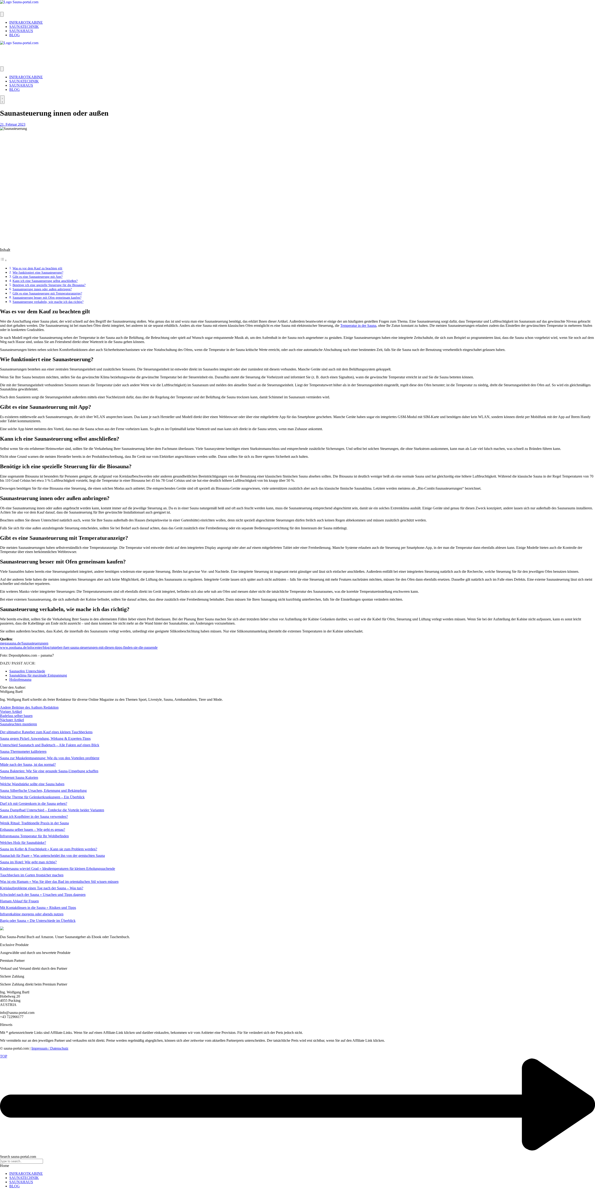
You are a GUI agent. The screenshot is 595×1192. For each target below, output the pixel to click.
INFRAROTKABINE (26, 1174)
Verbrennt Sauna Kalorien (19, 777)
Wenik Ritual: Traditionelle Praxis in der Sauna (34, 823)
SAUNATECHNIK (24, 1178)
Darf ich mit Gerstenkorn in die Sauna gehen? (33, 804)
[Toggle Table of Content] (3, 260)
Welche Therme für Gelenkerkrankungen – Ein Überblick (42, 797)
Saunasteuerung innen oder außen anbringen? (42, 289)
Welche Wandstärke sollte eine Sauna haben (32, 784)
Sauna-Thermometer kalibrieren (23, 751)
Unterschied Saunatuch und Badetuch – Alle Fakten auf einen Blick (49, 745)
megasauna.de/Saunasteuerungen (24, 643)
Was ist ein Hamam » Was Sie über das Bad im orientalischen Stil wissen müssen (59, 882)
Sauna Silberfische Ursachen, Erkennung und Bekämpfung (43, 790)
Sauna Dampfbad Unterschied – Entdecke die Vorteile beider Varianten (52, 810)
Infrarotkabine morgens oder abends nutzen (31, 914)
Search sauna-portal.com (18, 1157)
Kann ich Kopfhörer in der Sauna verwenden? (34, 817)
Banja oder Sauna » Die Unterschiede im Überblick (38, 921)
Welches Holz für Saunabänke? (23, 843)
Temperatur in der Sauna (358, 325)
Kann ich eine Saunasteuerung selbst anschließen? (45, 281)
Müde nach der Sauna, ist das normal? (28, 764)
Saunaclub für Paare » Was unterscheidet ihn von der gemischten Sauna (52, 856)
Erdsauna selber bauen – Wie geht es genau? (32, 830)
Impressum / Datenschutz (49, 1048)
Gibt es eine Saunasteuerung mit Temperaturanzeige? (47, 293)
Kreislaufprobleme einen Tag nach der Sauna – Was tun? (41, 888)
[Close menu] (2, 68)
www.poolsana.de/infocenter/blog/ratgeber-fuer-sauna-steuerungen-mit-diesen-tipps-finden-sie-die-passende (79, 647)
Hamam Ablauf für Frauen (19, 901)
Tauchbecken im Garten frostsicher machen (31, 875)
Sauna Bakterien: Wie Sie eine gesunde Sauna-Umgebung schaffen (49, 771)
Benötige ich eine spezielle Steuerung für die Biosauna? (49, 285)
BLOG (14, 1186)
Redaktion (51, 707)
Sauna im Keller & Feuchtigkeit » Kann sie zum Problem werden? (48, 849)
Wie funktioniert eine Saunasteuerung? (38, 272)
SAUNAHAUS (21, 1182)
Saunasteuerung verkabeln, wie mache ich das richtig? (48, 302)
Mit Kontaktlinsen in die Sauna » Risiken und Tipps (38, 908)
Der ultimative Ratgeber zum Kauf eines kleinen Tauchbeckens (46, 732)
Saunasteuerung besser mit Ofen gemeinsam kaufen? (47, 297)
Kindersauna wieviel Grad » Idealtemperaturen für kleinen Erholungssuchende (57, 869)
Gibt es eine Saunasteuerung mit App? (38, 276)
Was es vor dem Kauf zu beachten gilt (37, 268)
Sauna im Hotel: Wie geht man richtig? (28, 862)
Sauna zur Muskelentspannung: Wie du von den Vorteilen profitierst (49, 758)
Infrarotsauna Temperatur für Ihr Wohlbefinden (34, 836)
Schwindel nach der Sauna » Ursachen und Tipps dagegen (43, 895)
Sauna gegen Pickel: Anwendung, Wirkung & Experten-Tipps (45, 738)
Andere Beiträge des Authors (21, 707)
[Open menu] (2, 14)
